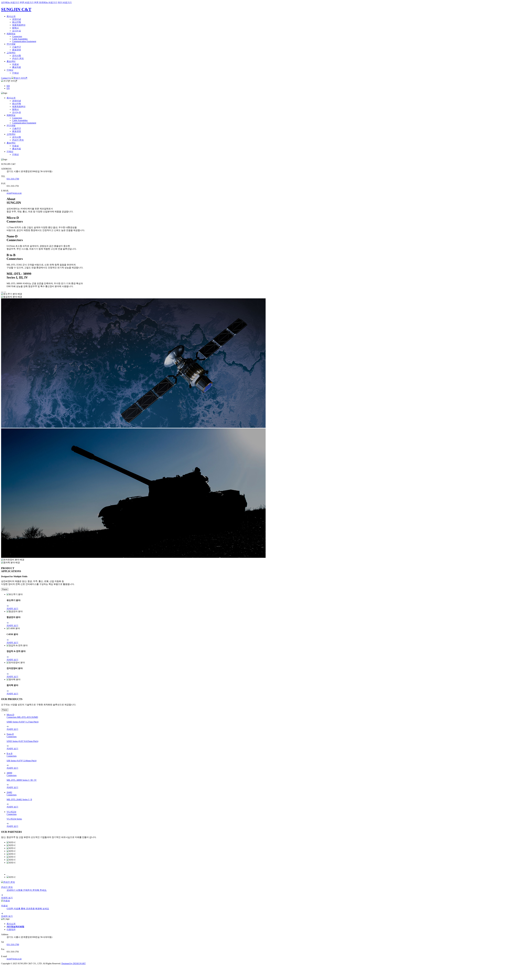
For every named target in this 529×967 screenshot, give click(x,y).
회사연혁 (16, 22)
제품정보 (11, 33)
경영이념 (16, 19)
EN (8, 88)
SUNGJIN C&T (16, 9)
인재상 (10, 70)
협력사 (15, 28)
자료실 (15, 64)
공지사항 (16, 55)
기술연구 (16, 47)
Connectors (17, 36)
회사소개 (11, 16)
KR (8, 86)
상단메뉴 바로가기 (10, 2)
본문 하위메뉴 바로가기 (45, 2)
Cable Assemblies (20, 39)
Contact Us (6, 78)
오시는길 (16, 31)
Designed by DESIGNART (73, 963)
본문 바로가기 (27, 2)
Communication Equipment (24, 41)
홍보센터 (11, 61)
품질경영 (16, 50)
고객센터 (11, 52)
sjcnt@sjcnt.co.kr (14, 193)
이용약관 (11, 929)
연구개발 (11, 44)
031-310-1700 (13, 179)
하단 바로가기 (65, 2)
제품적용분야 (18, 25)
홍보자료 (16, 67)
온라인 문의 (18, 58)
